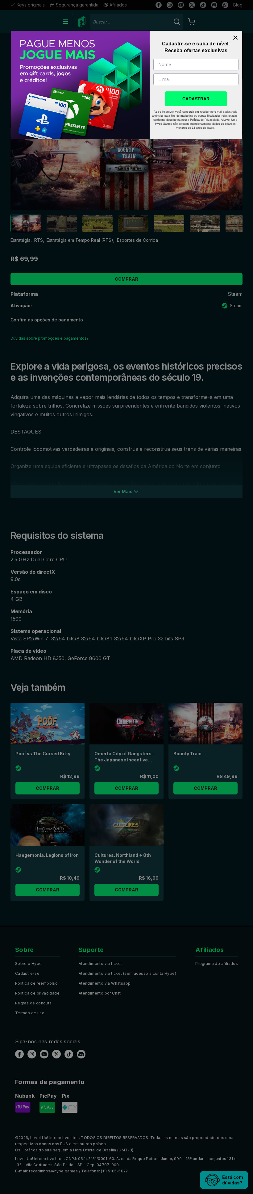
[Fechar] (235, 38)
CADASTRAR (195, 98)
